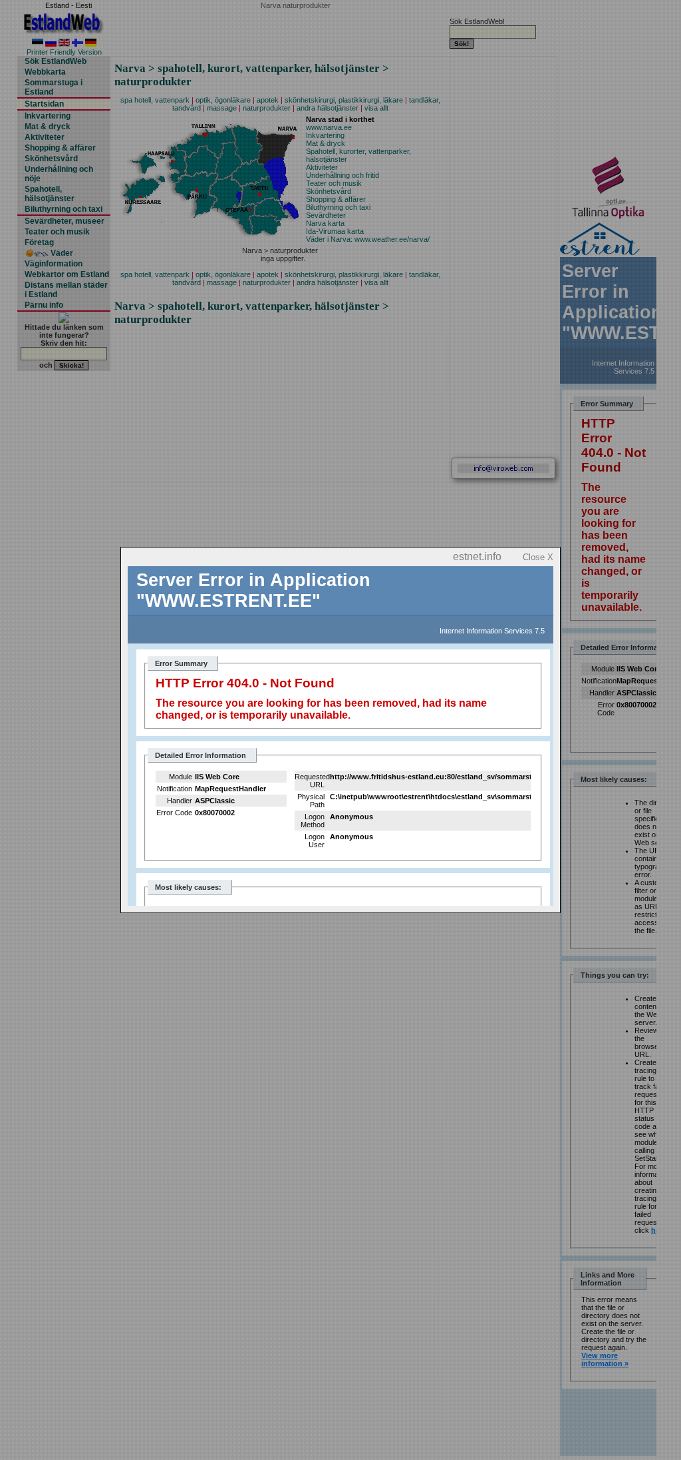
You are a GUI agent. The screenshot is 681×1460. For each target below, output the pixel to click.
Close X (538, 557)
